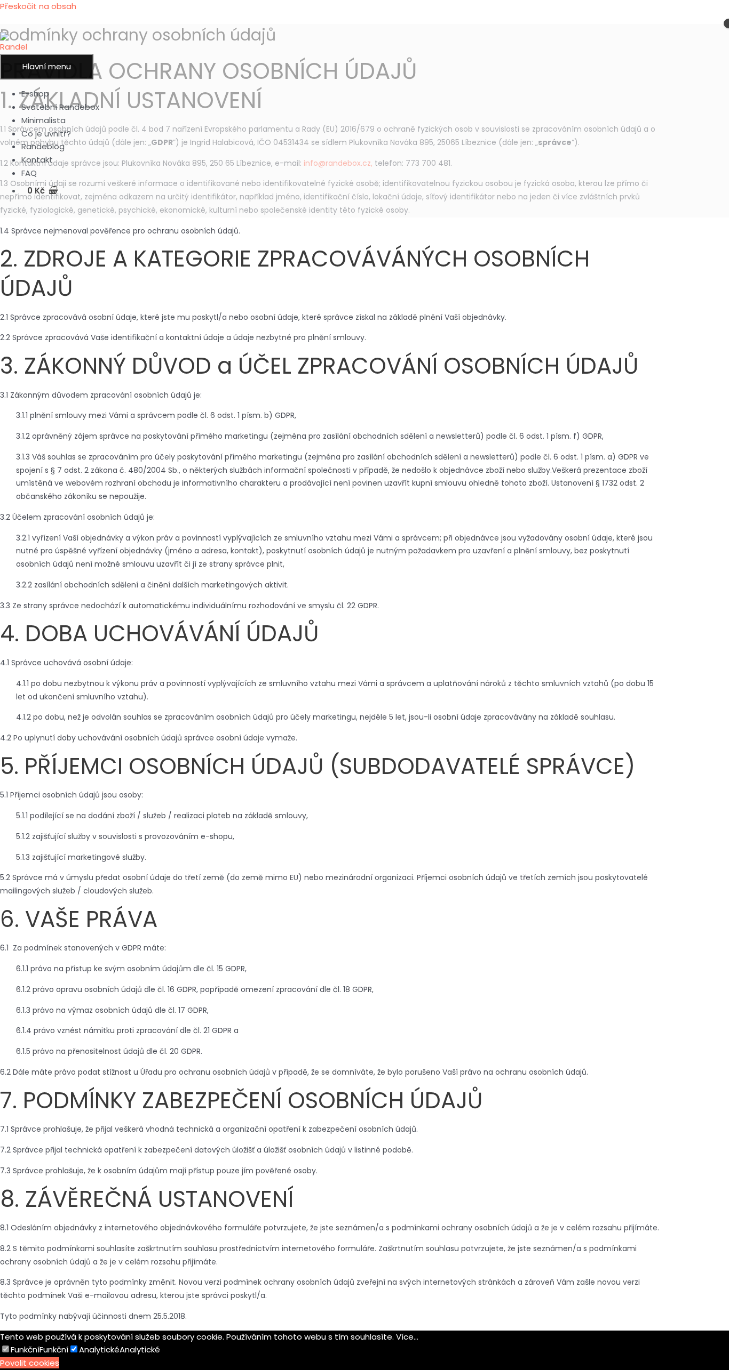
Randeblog (43, 146)
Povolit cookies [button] (29, 1362)
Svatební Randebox (60, 106)
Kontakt (37, 159)
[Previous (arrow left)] (18, 685)
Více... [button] (407, 1336)
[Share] (694, 11)
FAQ (29, 173)
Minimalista (43, 120)
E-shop (35, 93)
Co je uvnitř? (46, 133)
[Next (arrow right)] (710, 685)
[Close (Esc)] (717, 11)
